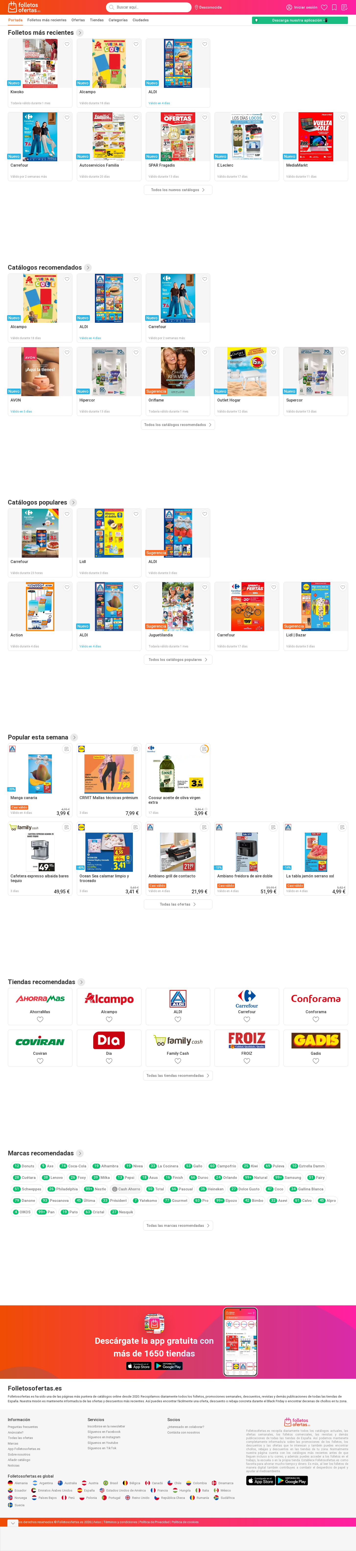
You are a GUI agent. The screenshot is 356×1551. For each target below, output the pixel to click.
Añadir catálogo (19, 1460)
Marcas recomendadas (41, 1153)
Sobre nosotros (19, 1454)
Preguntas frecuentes (23, 1427)
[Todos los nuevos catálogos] (80, 33)
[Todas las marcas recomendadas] (80, 1153)
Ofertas (78, 20)
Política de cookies (185, 1522)
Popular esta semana (38, 737)
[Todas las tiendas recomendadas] (81, 982)
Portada (15, 20)
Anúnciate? (15, 1432)
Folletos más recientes (47, 20)
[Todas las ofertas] (74, 737)
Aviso (97, 1522)
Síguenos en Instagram (104, 1437)
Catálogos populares (37, 502)
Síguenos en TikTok (102, 1448)
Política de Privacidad (154, 1522)
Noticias (14, 1465)
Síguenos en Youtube (103, 1443)
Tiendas (97, 20)
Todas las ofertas (20, 1438)
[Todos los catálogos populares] (73, 502)
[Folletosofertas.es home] (24, 7)
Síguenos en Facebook (104, 1432)
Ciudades (141, 20)
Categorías (118, 20)
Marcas (13, 1443)
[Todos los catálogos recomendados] (88, 268)
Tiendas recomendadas (41, 982)
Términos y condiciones (120, 1522)
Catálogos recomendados (45, 267)
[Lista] (344, 7)
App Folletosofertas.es (24, 1449)
